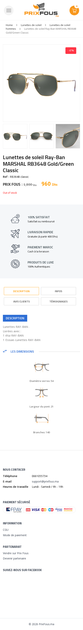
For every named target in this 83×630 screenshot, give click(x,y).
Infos (58, 291)
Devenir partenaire (14, 558)
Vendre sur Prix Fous (16, 553)
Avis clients (21, 301)
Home (9, 25)
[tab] (21, 289)
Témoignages (58, 301)
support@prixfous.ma (45, 481)
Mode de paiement (15, 535)
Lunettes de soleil (31, 25)
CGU (5, 530)
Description (21, 291)
